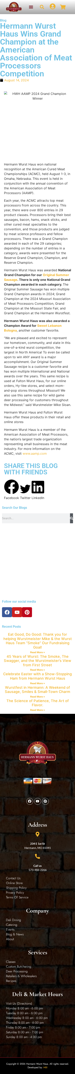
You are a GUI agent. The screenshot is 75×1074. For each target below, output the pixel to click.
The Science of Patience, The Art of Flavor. (37, 703)
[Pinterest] (27, 612)
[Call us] (37, 856)
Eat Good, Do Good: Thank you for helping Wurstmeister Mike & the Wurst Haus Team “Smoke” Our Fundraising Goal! (37, 640)
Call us (37, 865)
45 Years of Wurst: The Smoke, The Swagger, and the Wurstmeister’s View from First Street (37, 660)
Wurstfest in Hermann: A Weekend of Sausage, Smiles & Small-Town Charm (37, 689)
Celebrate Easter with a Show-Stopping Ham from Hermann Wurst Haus (37, 676)
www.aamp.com (35, 453)
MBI (45, 1067)
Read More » (37, 652)
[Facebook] (7, 612)
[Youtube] (17, 612)
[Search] (71, 518)
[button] (31, 7)
